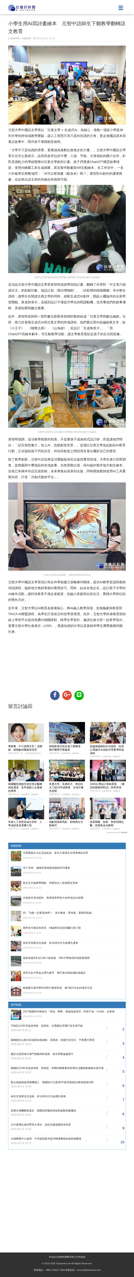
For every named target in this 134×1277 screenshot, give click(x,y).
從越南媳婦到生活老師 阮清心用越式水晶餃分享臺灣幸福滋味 (107, 750)
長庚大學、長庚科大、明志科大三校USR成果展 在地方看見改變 (66, 787)
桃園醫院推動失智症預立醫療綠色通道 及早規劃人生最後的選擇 (25, 787)
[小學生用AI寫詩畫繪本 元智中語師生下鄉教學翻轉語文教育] (55, 695)
